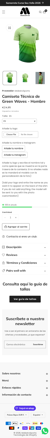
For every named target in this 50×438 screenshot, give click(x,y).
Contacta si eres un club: (21, 236)
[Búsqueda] (40, 12)
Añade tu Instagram (15, 154)
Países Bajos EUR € (16, 415)
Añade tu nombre (13, 148)
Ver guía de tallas (25, 299)
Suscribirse (38, 344)
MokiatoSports (22, 91)
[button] (25, 270)
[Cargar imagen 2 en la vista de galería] (25, 78)
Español (37, 415)
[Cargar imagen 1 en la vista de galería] (10, 78)
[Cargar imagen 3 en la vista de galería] (40, 78)
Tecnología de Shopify (25, 435)
